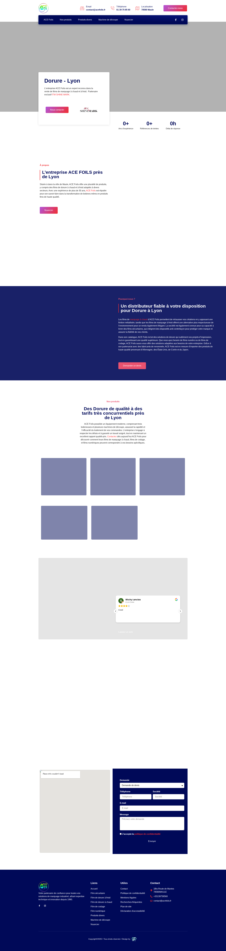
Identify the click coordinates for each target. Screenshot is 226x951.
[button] (180, 611)
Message (124, 814)
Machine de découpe (108, 20)
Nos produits (66, 20)
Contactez (112, 436)
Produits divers (85, 20)
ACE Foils (48, 20)
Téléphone (121, 6)
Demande (124, 780)
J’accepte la (141, 834)
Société (156, 791)
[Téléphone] (112, 8)
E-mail (123, 803)
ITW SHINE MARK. (61, 94)
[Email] (82, 8)
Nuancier (129, 20)
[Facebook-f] (175, 19)
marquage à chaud (138, 319)
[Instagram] (182, 19)
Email (88, 6)
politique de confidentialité (147, 834)
